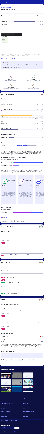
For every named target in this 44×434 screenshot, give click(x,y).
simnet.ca (24, 408)
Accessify (5, 2)
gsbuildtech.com (26, 413)
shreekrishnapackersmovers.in (28, 411)
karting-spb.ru (3, 408)
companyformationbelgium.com (7, 398)
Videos (2, 420)
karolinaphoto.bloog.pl (5, 411)
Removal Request (14, 422)
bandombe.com (4, 416)
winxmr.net (25, 406)
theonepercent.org (6, 7)
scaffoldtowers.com (5, 406)
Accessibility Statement (5, 422)
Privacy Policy (3, 423)
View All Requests (22, 145)
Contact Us (11, 420)
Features (6, 420)
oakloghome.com (4, 413)
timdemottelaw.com (26, 400)
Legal (16, 420)
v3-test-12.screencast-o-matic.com (7, 403)
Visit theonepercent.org (7, 58)
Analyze (17, 427)
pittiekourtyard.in (26, 416)
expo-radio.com (26, 403)
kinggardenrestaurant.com (28, 398)
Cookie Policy (10, 423)
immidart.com (3, 400)
